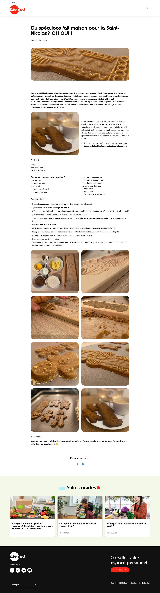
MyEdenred (120, 570)
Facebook (117, 441)
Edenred (17, 9)
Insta (33, 444)
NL (147, 11)
